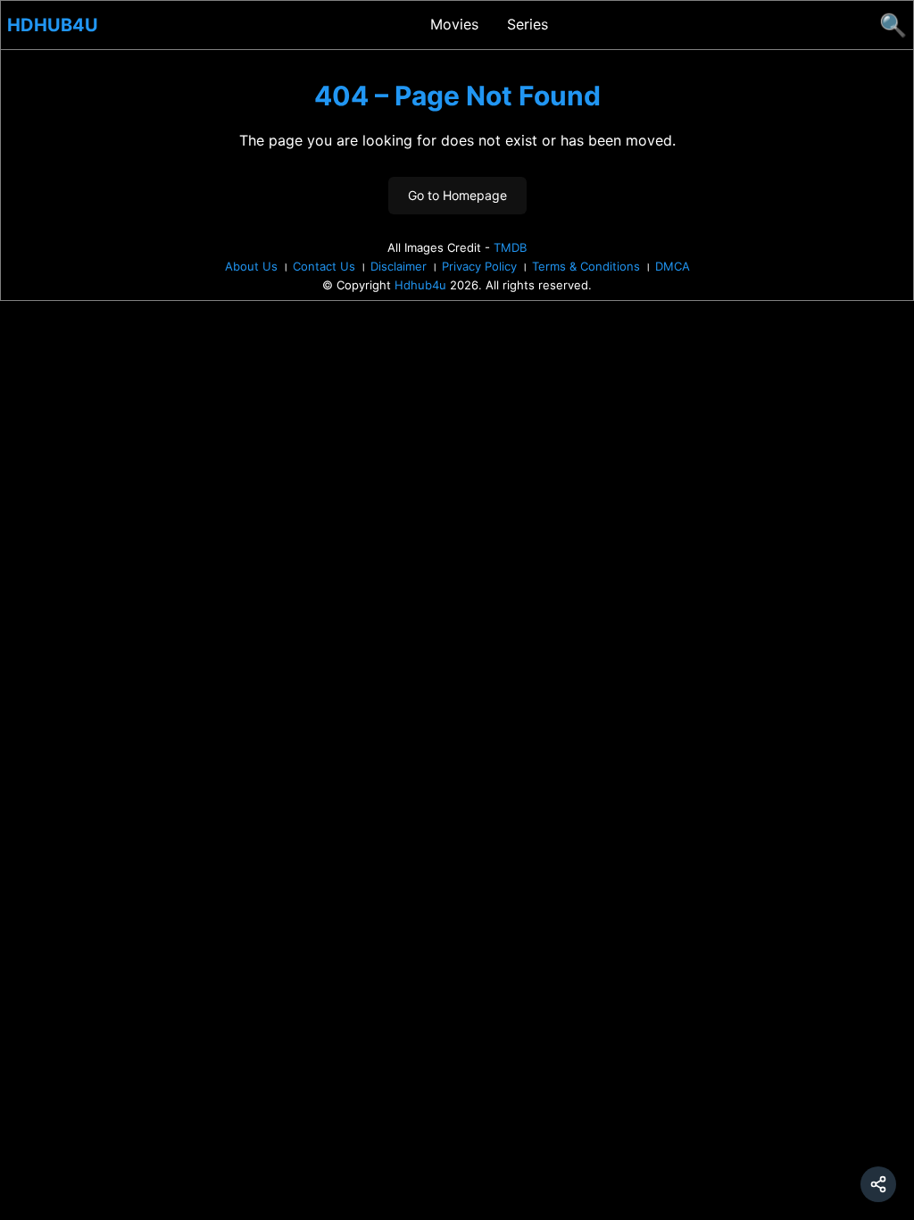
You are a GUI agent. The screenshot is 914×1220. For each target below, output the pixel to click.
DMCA (672, 266)
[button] (878, 1184)
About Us (251, 266)
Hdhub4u (52, 25)
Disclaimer (398, 266)
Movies (454, 24)
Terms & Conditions (586, 266)
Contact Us (324, 266)
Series (527, 24)
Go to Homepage (457, 195)
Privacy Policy (479, 266)
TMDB (510, 247)
